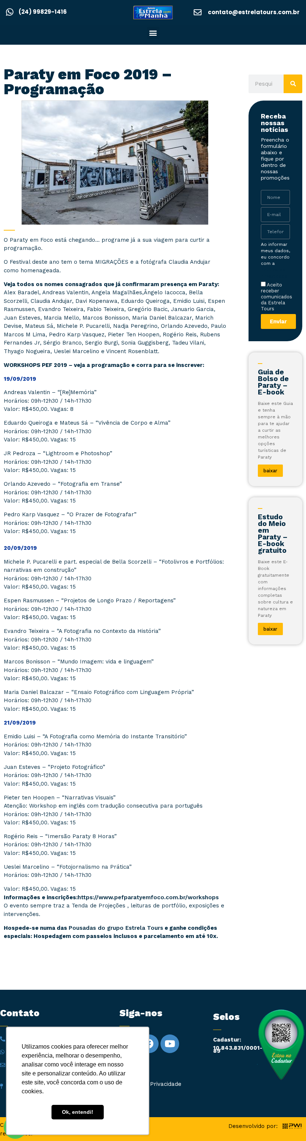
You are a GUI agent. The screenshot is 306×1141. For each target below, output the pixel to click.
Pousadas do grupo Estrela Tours (116, 928)
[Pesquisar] (293, 84)
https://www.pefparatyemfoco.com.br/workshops (148, 897)
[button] (153, 33)
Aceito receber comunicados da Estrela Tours (276, 296)
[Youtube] (169, 1043)
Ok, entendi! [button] (77, 1112)
